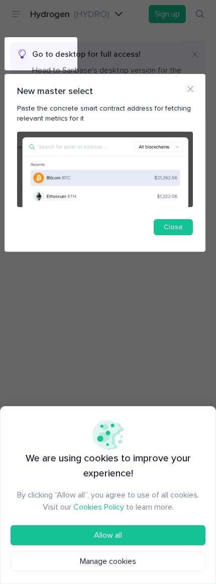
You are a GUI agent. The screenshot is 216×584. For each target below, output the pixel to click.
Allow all (108, 535)
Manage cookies (108, 561)
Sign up (167, 14)
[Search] (200, 14)
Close (173, 227)
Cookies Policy (98, 507)
